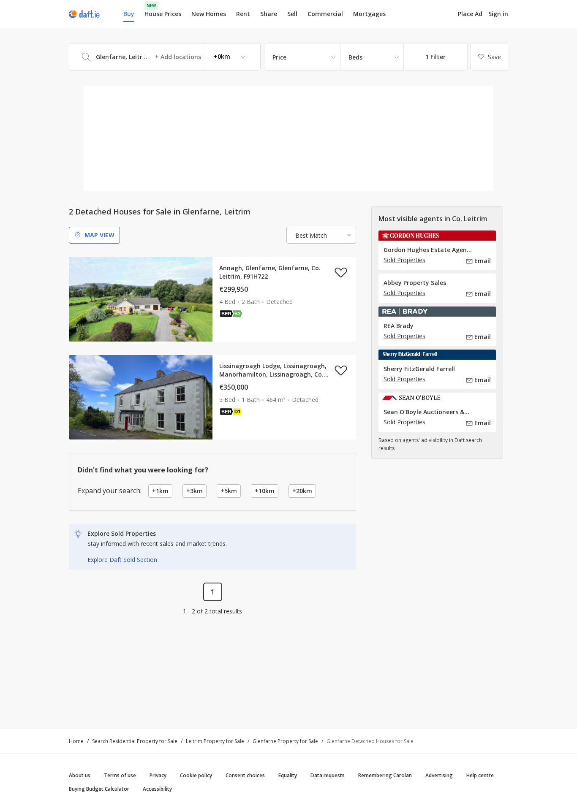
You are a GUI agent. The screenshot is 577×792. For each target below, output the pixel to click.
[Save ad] (340, 272)
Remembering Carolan (385, 775)
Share (268, 14)
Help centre (480, 775)
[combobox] (165, 57)
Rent (243, 14)
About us (79, 775)
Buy (128, 14)
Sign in (498, 14)
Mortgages (369, 14)
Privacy (158, 775)
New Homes (208, 14)
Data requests (327, 775)
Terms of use (120, 775)
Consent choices (245, 775)
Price (279, 57)
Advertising (439, 775)
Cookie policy (196, 775)
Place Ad (470, 14)
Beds (355, 57)
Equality (287, 775)
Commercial (325, 14)
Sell (292, 14)
